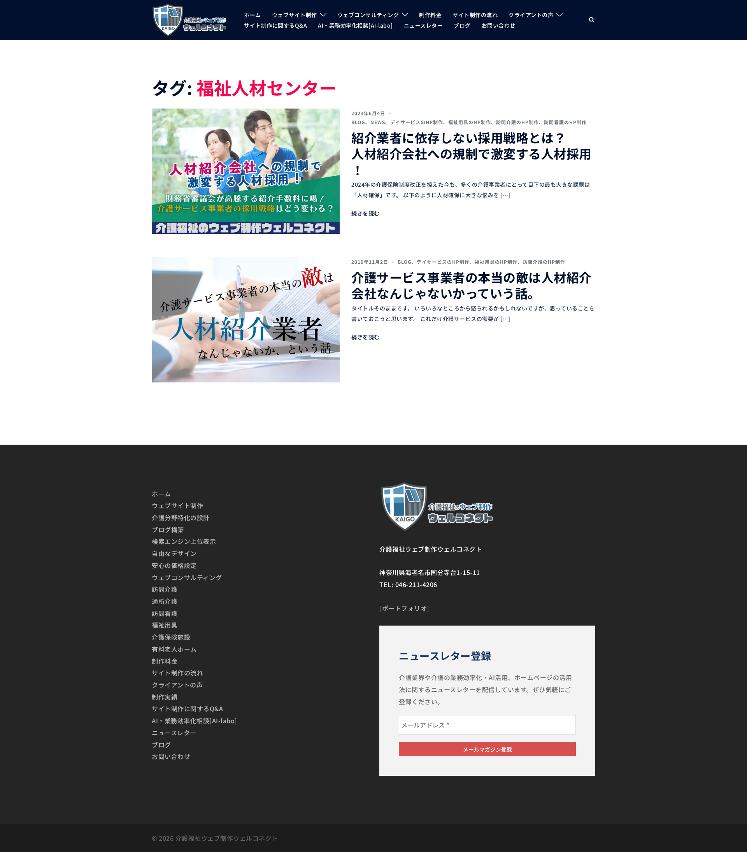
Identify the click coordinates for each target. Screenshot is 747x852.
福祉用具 (164, 624)
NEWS (377, 122)
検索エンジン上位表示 (184, 541)
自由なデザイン (174, 553)
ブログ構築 (168, 529)
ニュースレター (423, 25)
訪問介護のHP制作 (517, 122)
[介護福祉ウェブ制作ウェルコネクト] (189, 19)
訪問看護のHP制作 (565, 122)
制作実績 (164, 696)
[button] (592, 20)
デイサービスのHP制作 (416, 122)
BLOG (358, 122)
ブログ (462, 25)
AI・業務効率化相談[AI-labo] (355, 25)
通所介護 (164, 601)
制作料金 (430, 15)
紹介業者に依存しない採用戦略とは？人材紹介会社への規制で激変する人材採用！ (471, 153)
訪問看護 (164, 613)
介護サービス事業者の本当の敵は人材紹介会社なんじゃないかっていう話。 (471, 285)
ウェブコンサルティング (368, 15)
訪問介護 (164, 589)
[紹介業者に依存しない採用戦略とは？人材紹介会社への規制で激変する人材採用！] (246, 171)
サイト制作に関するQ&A (275, 25)
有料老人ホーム (174, 649)
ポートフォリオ (404, 608)
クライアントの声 (531, 15)
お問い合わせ (499, 25)
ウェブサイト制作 (294, 15)
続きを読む (365, 213)
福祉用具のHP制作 (469, 122)
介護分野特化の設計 (181, 517)
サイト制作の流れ (475, 15)
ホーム (252, 15)
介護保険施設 (171, 637)
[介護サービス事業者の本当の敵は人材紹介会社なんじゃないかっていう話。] (246, 319)
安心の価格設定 (174, 565)
